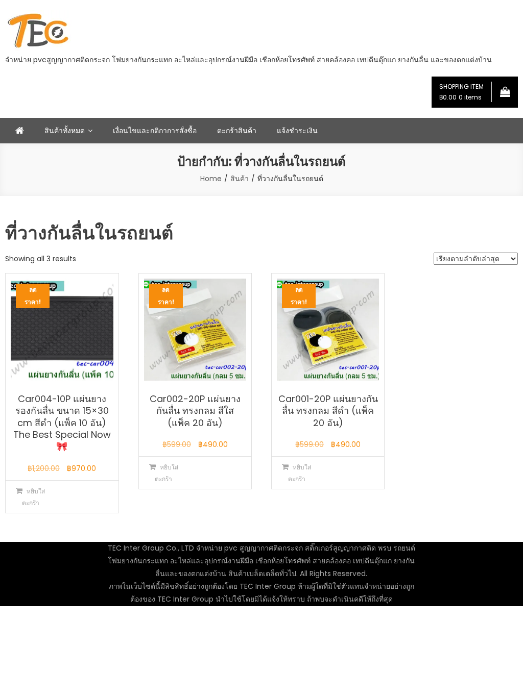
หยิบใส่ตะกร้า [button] (33, 497)
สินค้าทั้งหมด (64, 131)
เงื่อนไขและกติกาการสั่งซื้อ (155, 131)
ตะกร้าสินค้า (236, 131)
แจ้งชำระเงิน (297, 131)
